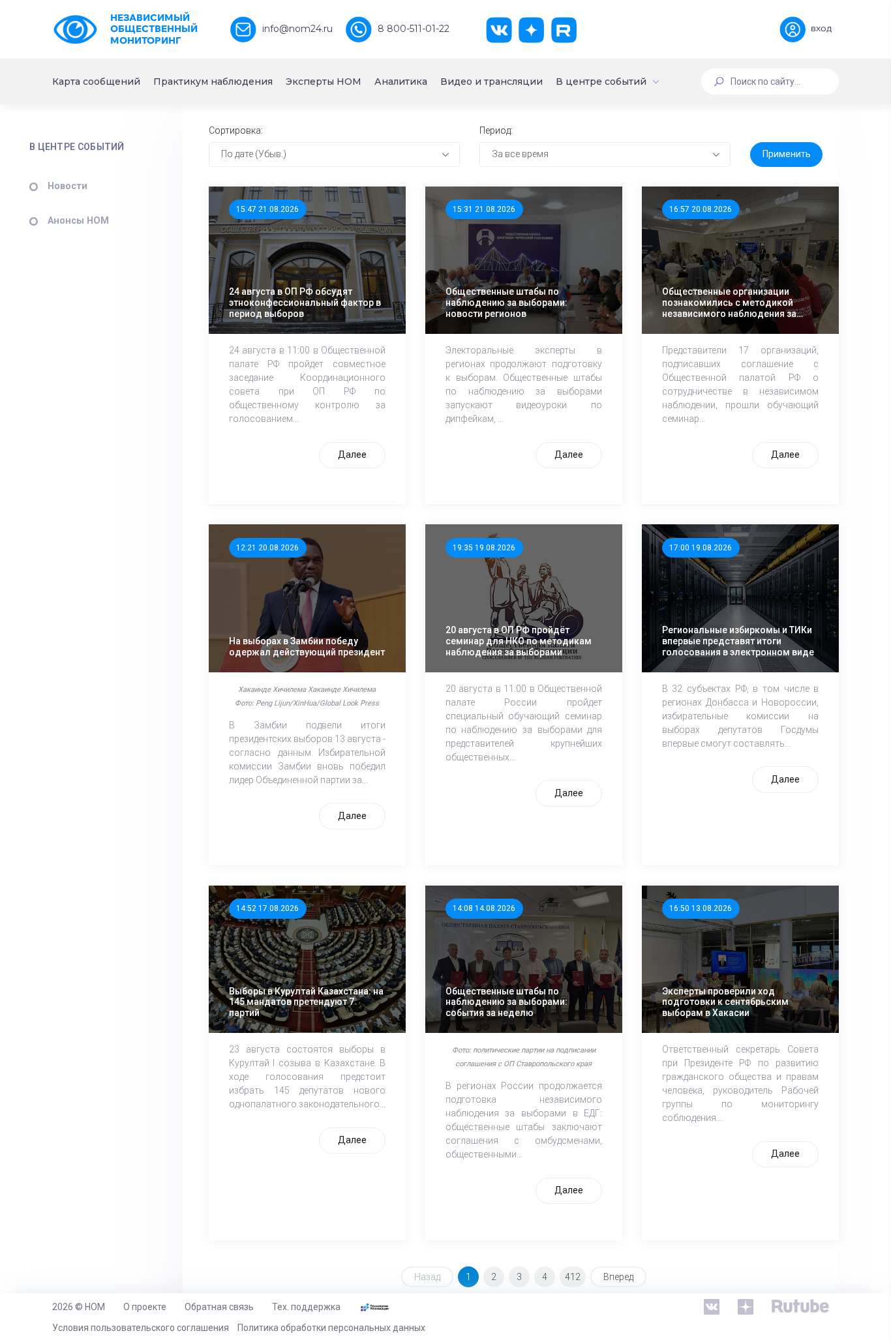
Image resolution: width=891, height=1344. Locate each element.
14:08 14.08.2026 (484, 908)
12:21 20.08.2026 (267, 547)
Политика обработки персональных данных (331, 1327)
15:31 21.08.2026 (484, 209)
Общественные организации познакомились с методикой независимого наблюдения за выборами (729, 302)
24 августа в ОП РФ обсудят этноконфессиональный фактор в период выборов (305, 302)
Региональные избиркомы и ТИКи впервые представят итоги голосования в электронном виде (738, 641)
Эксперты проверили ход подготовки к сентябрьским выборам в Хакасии (725, 1002)
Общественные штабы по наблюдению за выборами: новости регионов (506, 302)
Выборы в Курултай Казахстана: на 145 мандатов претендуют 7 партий (306, 1002)
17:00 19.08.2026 (700, 547)
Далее (352, 454)
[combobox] (334, 154)
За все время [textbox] (520, 154)
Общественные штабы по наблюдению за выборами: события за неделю (506, 1002)
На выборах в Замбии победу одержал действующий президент (307, 646)
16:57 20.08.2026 (700, 209)
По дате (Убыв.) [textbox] (253, 154)
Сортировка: (236, 130)
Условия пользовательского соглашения (140, 1327)
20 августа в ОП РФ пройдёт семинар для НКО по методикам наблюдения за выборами (519, 641)
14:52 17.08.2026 (267, 908)
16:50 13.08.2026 (700, 908)
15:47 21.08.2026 (267, 209)
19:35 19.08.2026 (484, 547)
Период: (496, 130)
